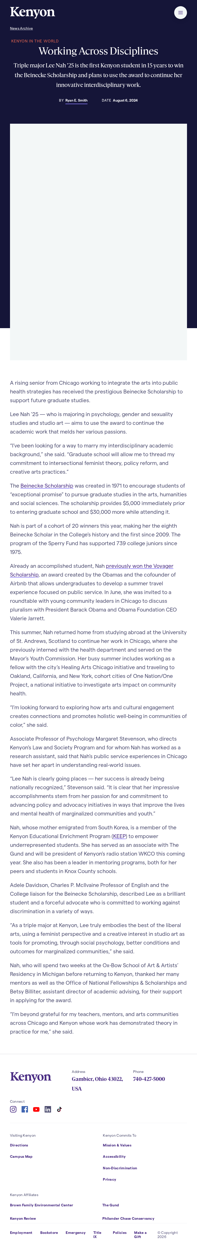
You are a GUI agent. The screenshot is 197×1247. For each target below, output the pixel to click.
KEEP (119, 836)
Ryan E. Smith (76, 100)
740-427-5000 (149, 1079)
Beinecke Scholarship (47, 485)
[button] (180, 12)
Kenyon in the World (35, 41)
